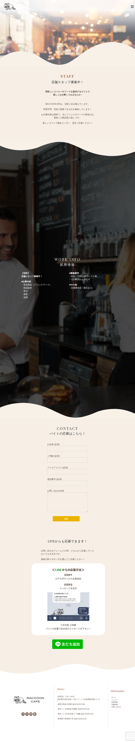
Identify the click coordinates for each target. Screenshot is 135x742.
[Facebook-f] (23, 714)
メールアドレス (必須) (57, 467)
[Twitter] (31, 714)
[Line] (34, 714)
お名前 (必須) (53, 444)
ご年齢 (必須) (53, 455)
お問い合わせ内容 (55, 490)
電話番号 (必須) (54, 479)
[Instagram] (27, 714)
